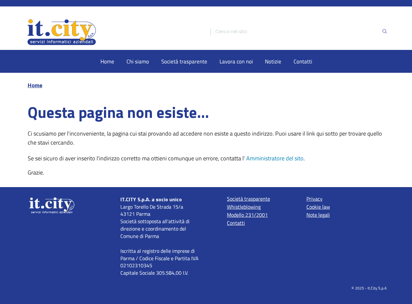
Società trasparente (184, 61)
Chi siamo (137, 61)
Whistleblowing (244, 207)
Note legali (318, 215)
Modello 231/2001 (247, 215)
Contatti (303, 61)
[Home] (113, 32)
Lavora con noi (236, 61)
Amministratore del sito (275, 158)
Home (107, 61)
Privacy (314, 199)
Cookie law (318, 207)
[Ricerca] (385, 31)
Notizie (273, 61)
